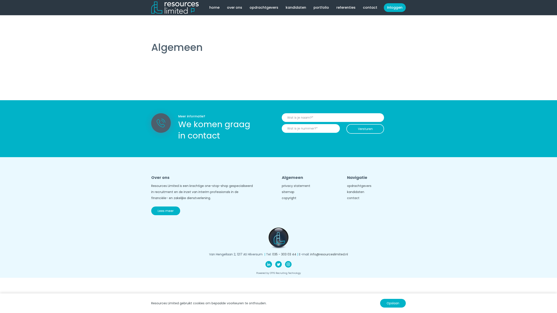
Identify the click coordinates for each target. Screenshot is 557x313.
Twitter (278, 264)
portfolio (321, 7)
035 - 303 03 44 (284, 254)
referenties (346, 7)
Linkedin (268, 264)
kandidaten (355, 192)
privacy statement (296, 186)
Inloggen (395, 7)
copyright (289, 198)
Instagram (288, 264)
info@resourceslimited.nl (329, 254)
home (214, 7)
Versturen (365, 129)
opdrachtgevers (359, 186)
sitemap (288, 192)
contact (370, 7)
